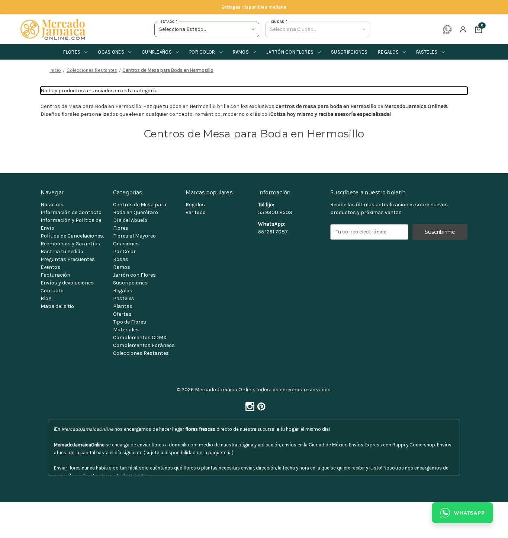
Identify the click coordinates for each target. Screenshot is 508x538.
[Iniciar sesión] (463, 29)
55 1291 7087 (273, 232)
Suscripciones (349, 52)
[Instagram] (248, 404)
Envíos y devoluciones (67, 283)
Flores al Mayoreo (134, 236)
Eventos (50, 267)
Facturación (55, 275)
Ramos (241, 52)
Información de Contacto (71, 212)
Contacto (52, 290)
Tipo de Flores (129, 322)
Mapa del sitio (57, 306)
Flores (71, 52)
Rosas (120, 259)
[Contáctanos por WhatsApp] (447, 29)
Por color (202, 52)
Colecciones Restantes (141, 353)
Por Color (124, 251)
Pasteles (426, 52)
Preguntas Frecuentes (68, 259)
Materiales (126, 330)
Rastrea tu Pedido (62, 251)
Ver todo (196, 212)
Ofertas (122, 314)
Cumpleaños (157, 52)
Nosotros (52, 204)
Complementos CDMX (140, 337)
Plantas (122, 306)
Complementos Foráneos (144, 345)
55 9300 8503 (275, 212)
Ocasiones (111, 52)
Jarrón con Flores (134, 275)
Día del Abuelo (130, 220)
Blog (46, 298)
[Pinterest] (260, 404)
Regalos (388, 52)
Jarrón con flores (290, 52)
